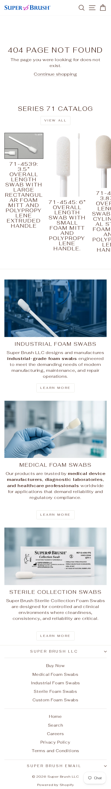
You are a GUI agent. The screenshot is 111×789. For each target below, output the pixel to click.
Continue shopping (55, 74)
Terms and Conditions (56, 750)
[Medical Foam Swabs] (55, 429)
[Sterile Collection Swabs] (55, 556)
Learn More (55, 388)
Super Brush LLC (54, 651)
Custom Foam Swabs (55, 699)
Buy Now (55, 665)
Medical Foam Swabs (55, 674)
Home (55, 716)
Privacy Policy (55, 742)
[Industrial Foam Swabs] (55, 308)
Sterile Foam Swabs (55, 691)
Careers (55, 733)
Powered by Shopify (55, 785)
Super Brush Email (54, 766)
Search (55, 725)
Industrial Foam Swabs (55, 682)
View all (55, 120)
